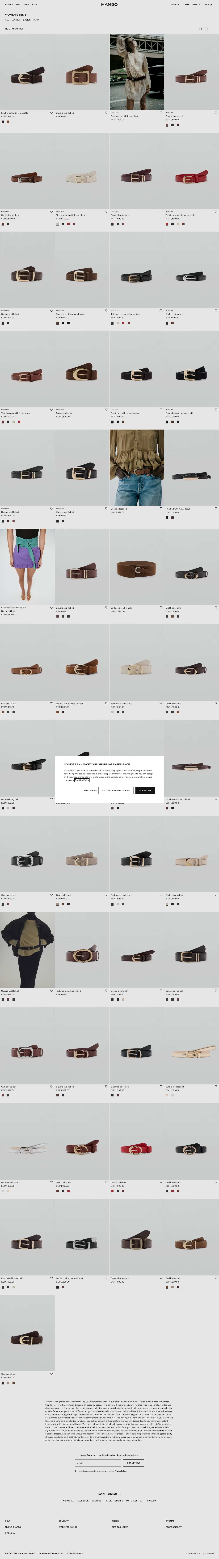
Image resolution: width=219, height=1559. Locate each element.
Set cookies (90, 790)
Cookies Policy (82, 780)
